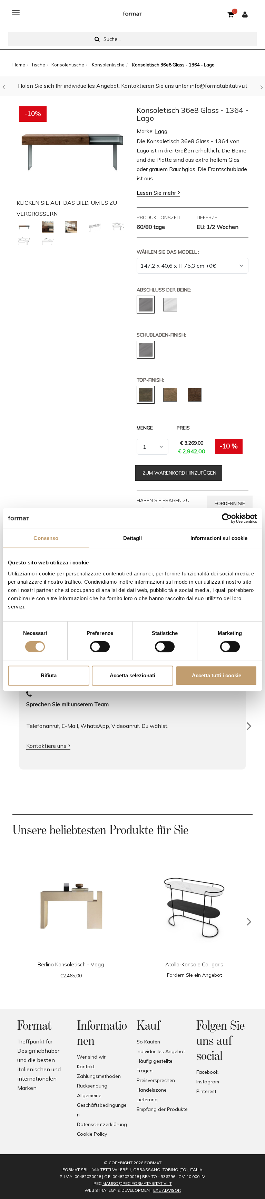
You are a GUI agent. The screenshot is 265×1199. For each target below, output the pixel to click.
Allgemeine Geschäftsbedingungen (102, 1105)
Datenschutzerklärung (102, 1124)
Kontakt (86, 1066)
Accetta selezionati (132, 675)
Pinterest (206, 1091)
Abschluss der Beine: (164, 290)
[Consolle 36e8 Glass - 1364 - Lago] (24, 227)
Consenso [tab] (45, 538)
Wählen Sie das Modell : (168, 252)
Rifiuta (49, 675)
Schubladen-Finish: (161, 335)
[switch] (100, 646)
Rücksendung (92, 1086)
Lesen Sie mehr (156, 192)
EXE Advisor (167, 1190)
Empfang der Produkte (162, 1109)
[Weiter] (249, 726)
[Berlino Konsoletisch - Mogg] (70, 908)
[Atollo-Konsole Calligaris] (194, 908)
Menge (145, 428)
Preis (183, 428)
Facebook (207, 1072)
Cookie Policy (92, 1134)
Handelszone (152, 1090)
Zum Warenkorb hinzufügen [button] (178, 473)
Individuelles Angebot (161, 1051)
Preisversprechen (156, 1080)
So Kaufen (148, 1042)
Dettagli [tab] (132, 538)
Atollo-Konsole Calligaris (194, 964)
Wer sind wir (91, 1057)
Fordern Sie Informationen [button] (229, 505)
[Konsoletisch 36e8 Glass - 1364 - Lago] (72, 146)
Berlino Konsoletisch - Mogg (71, 964)
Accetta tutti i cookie (216, 675)
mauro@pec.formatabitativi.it (137, 1183)
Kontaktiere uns (46, 745)
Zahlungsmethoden (99, 1076)
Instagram (207, 1082)
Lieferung (147, 1099)
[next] (249, 922)
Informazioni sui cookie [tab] (218, 538)
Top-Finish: (150, 380)
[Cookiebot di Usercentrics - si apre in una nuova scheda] (227, 518)
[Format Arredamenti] (132, 12)
